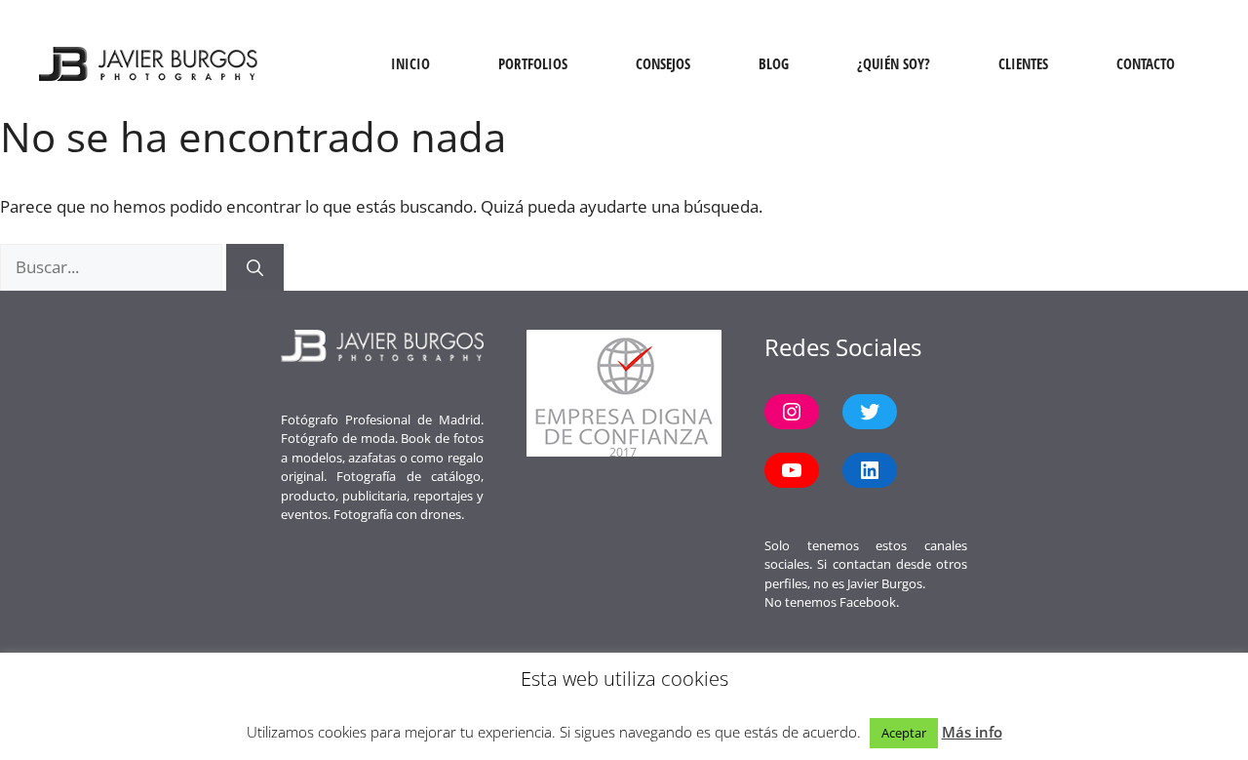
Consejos (663, 63)
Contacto (1145, 63)
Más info (972, 731)
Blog (774, 63)
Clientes (1023, 63)
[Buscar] (255, 267)
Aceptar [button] (903, 732)
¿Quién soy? (893, 63)
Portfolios (532, 63)
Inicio (410, 63)
